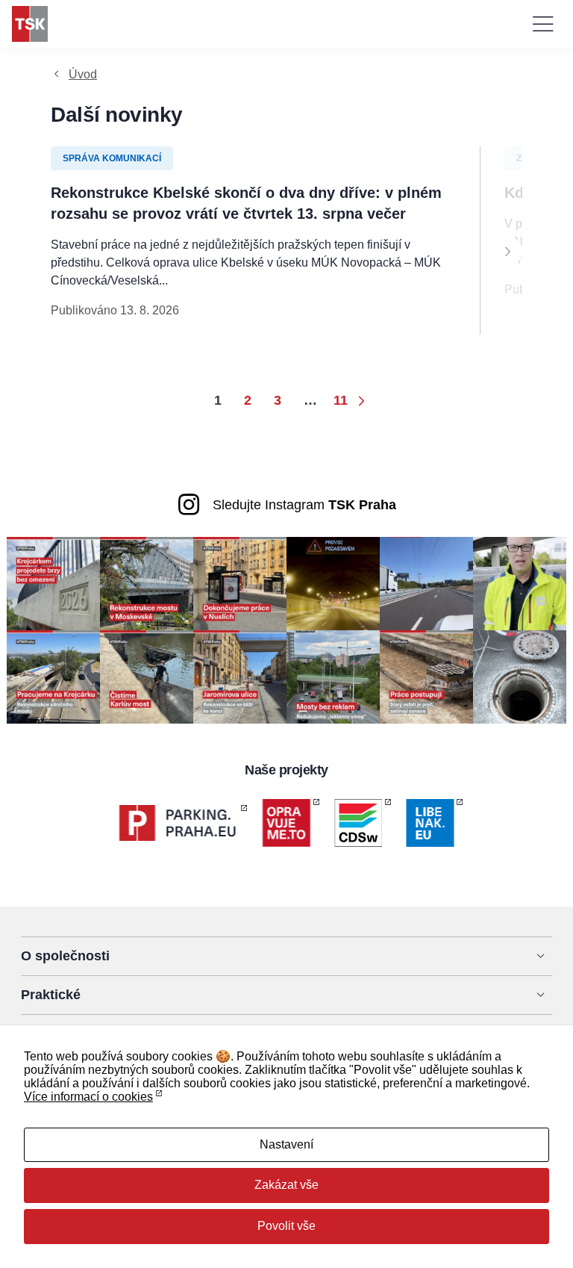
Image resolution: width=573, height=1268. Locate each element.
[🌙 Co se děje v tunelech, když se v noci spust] (333, 582)
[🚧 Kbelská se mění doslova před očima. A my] (426, 676)
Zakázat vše (286, 1184)
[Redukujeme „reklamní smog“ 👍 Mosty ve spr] (333, 676)
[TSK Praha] (30, 24)
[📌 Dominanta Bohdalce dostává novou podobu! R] (146, 582)
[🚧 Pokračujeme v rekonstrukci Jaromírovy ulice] (239, 676)
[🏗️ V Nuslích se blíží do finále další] (239, 582)
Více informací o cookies (88, 1096)
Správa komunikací (112, 158)
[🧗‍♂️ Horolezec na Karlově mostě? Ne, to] (146, 676)
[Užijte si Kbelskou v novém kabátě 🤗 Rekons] (426, 582)
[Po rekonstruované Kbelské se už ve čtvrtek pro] (519, 582)
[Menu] (543, 24)
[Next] (507, 251)
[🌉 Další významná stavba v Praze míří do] (53, 582)
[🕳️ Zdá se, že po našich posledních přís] (519, 676)
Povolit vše (286, 1225)
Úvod (83, 74)
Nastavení (286, 1144)
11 (341, 400)
